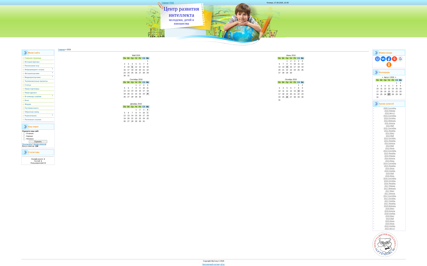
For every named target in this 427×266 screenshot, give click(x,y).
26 (287, 97)
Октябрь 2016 (291, 79)
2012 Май (390, 136)
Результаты (27, 144)
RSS (172, 3)
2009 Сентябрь (389, 108)
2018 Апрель (389, 211)
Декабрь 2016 (136, 104)
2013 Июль (389, 148)
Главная (165, 3)
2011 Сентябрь (390, 128)
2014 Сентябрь (389, 163)
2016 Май (390, 173)
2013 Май (390, 146)
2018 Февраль (390, 206)
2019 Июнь (389, 221)
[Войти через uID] (377, 58)
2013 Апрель (389, 143)
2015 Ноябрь (389, 171)
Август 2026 (389, 77)
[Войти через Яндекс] (394, 58)
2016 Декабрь (390, 183)
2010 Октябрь (390, 118)
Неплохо (30, 139)
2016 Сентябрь (389, 178)
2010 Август (390, 113)
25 (148, 94)
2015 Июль (389, 168)
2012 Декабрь (390, 141)
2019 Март (389, 216)
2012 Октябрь (390, 138)
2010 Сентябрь (389, 116)
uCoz (222, 264)
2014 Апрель (389, 158)
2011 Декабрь (389, 131)
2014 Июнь (389, 161)
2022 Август (390, 229)
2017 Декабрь (390, 203)
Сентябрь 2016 (136, 79)
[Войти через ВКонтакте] (383, 58)
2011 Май (390, 126)
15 (287, 67)
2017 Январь (389, 186)
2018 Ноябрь (389, 213)
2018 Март (389, 208)
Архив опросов (40, 144)
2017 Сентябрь (389, 196)
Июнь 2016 (291, 55)
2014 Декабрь (390, 166)
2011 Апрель (390, 123)
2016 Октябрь (390, 181)
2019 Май (390, 219)
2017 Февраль (390, 188)
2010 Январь (389, 111)
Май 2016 (136, 55)
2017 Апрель (389, 193)
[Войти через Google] (400, 59)
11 (132, 67)
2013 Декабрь (390, 153)
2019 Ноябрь (389, 226)
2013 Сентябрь (389, 151)
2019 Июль (389, 224)
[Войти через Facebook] (388, 58)
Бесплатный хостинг (211, 264)
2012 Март (389, 133)
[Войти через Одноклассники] (388, 64)
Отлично (30, 133)
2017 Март (389, 191)
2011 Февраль (390, 121)
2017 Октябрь (390, 198)
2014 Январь (389, 156)
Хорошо (29, 136)
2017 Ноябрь (389, 201)
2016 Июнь (389, 176)
